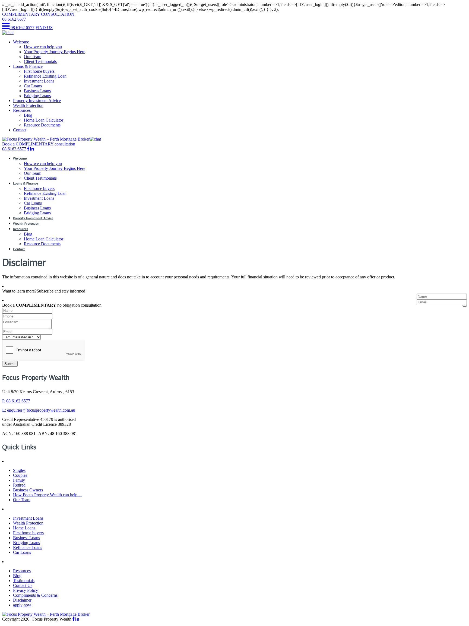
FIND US (44, 27)
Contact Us (22, 585)
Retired (19, 485)
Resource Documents (42, 125)
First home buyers (39, 71)
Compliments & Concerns (35, 595)
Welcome (21, 42)
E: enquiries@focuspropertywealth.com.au (38, 410)
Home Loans (24, 528)
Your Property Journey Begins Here (54, 51)
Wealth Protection (28, 105)
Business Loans (37, 90)
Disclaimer (22, 600)
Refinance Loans (27, 547)
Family (19, 480)
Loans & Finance (28, 66)
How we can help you (43, 47)
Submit (9, 364)
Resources (22, 110)
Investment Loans (39, 81)
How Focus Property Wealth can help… (47, 494)
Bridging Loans (37, 95)
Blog (28, 115)
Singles (19, 470)
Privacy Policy (25, 590)
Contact (19, 130)
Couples (20, 475)
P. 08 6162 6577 (16, 401)
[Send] (464, 306)
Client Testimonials (40, 61)
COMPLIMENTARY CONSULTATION (38, 14)
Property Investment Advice (37, 100)
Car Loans (33, 86)
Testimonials (23, 580)
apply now (22, 605)
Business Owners (28, 490)
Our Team (32, 56)
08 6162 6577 (14, 19)
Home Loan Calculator (43, 120)
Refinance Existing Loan (45, 76)
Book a (38, 144)
